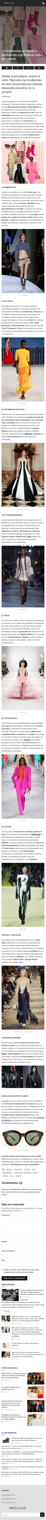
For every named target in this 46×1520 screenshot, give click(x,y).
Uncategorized (9, 1291)
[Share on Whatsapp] (29, 68)
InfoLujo (5, 1176)
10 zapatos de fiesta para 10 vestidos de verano (11, 1388)
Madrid (18, 1176)
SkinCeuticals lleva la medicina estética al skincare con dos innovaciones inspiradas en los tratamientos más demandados (28, 1354)
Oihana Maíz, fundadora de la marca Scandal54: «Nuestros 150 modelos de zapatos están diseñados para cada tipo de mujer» (22, 1461)
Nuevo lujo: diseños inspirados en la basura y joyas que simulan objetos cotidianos (27, 1439)
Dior (29, 536)
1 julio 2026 (16, 1339)
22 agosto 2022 (27, 1448)
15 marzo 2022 (7, 1456)
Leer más (8, 1310)
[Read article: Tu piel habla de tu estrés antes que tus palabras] (6, 1345)
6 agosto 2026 (25, 1297)
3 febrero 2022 (7, 1380)
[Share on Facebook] (7, 68)
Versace (27, 739)
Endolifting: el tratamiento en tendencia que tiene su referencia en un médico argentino (14, 1417)
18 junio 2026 (17, 1359)
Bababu (9, 1169)
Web (3, 1260)
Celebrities (33, 1374)
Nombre (5, 1241)
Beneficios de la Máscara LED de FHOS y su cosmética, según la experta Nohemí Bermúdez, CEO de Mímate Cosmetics (23, 1473)
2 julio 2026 (16, 1323)
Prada (4, 1053)
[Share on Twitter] (18, 68)
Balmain (27, 1169)
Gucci (36, 1172)
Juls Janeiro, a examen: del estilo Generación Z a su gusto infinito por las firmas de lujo (21, 1447)
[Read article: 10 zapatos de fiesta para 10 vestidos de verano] (35, 1392)
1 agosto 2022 (7, 1392)
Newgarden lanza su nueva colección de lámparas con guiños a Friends (23, 1468)
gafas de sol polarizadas (23, 1172)
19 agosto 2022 (17, 1443)
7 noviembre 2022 (8, 1410)
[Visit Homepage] (9, 3)
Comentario (6, 1215)
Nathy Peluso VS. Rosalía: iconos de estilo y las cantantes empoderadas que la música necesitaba (14, 1375)
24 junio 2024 (12, 1463)
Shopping (32, 1388)
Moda (31, 1402)
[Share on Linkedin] (39, 68)
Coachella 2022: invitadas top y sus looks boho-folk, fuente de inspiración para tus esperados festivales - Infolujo (22, 1192)
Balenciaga (35, 834)
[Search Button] (42, 1515)
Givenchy (29, 434)
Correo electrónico (8, 1251)
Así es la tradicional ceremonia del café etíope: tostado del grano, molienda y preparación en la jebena (32, 1292)
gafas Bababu (7, 1172)
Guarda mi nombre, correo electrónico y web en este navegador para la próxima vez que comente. (21, 1271)
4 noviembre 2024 (8, 1476)
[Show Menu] (43, 3)
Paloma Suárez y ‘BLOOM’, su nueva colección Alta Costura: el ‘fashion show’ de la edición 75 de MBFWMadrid (23, 1453)
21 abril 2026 (14, 1469)
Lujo (12, 1176)
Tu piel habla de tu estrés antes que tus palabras (25, 1344)
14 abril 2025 (7, 1421)
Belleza (32, 1416)
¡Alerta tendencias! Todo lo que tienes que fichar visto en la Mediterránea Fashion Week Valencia (12, 1404)
